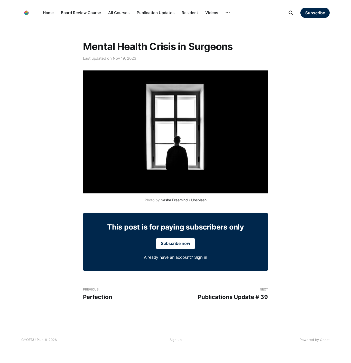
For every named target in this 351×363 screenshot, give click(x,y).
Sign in (200, 257)
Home (48, 12)
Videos (211, 12)
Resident (190, 12)
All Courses (119, 12)
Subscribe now (175, 243)
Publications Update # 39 (233, 293)
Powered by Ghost (315, 340)
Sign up (176, 340)
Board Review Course (81, 12)
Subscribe (315, 12)
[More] (228, 13)
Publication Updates (155, 12)
